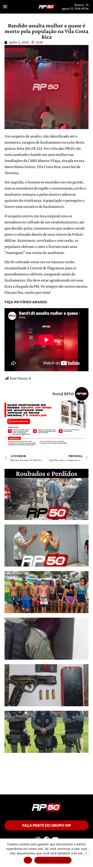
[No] (86, 852)
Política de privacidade (53, 860)
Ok (28, 860)
